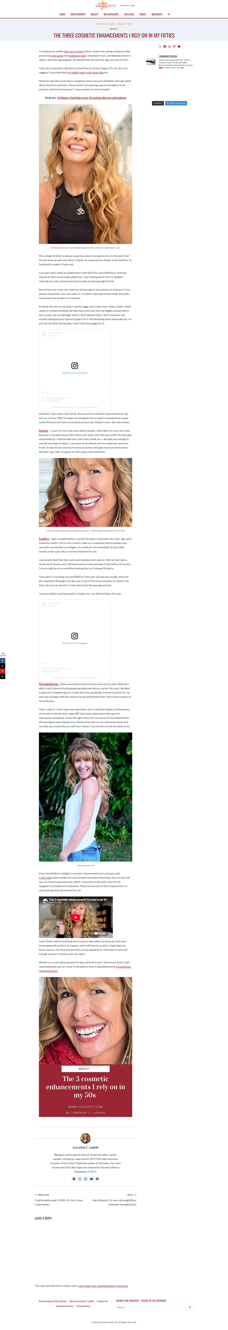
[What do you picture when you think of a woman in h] (169, 85)
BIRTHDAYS (157, 14)
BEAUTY (94, 14)
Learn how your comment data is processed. (103, 1285)
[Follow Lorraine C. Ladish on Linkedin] (97, 1179)
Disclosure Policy (64, 1306)
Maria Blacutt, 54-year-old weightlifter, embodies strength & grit (114, 1200)
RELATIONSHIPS (111, 14)
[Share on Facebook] (2, 660)
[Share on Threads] (2, 676)
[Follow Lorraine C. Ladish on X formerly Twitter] (79, 1179)
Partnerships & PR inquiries (52, 1301)
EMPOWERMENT (78, 14)
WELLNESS (129, 14)
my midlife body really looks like (86, 72)
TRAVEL (142, 14)
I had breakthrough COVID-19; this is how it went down (59, 1200)
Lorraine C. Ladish (107, 23)
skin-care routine (73, 51)
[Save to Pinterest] (2, 671)
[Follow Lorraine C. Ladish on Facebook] (74, 1179)
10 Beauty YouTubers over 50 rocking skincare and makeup (91, 97)
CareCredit (45, 877)
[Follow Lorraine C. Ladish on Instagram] (85, 1179)
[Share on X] (2, 665)
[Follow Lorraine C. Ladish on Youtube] (91, 1179)
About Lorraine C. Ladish (81, 1301)
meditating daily (77, 55)
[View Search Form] (169, 14)
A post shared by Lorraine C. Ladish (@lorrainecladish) (75, 407)
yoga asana (57, 55)
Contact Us (102, 1301)
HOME (62, 14)
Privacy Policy (83, 1306)
